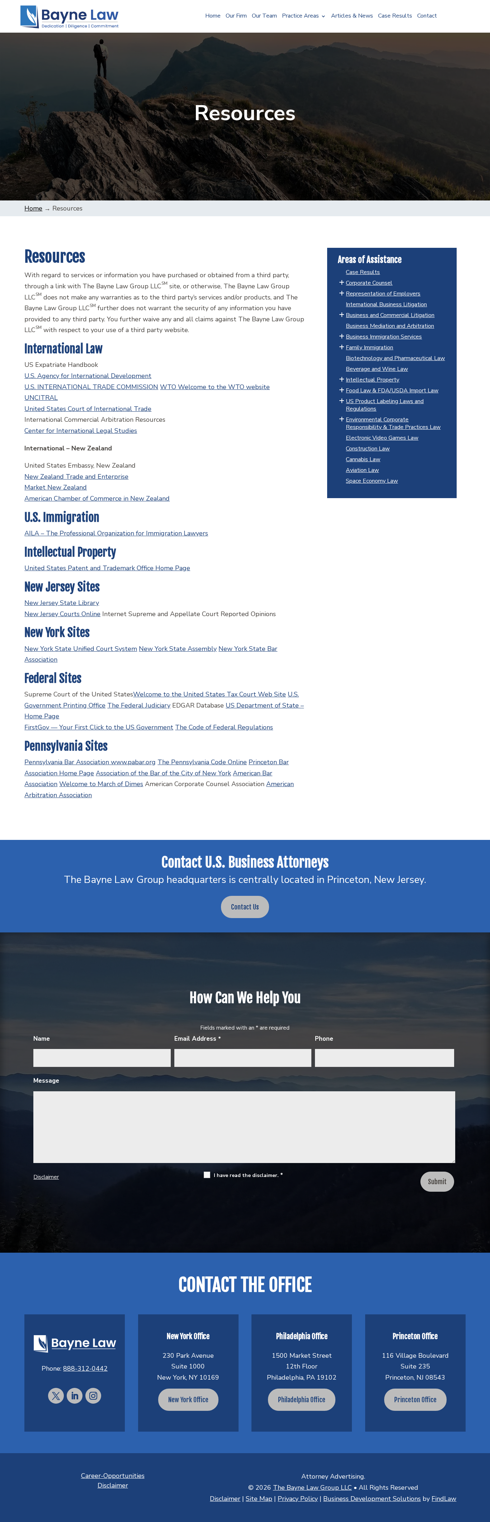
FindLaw (444, 1498)
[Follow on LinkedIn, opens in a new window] (75, 1396)
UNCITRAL (41, 397)
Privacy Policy (298, 1498)
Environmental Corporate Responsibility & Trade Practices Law (393, 423)
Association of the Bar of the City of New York (163, 773)
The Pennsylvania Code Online (202, 762)
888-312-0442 (85, 1368)
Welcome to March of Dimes (101, 784)
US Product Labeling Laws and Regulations (385, 405)
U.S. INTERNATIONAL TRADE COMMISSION (91, 387)
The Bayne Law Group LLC (312, 1487)
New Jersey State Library (61, 603)
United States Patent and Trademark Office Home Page (107, 568)
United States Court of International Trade (87, 409)
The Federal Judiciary (138, 705)
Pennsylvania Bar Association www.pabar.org (90, 762)
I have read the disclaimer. (248, 1175)
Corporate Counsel (369, 283)
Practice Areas (300, 16)
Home (213, 16)
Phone (324, 1039)
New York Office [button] (188, 1400)
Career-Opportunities (113, 1475)
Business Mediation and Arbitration (390, 326)
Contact (427, 16)
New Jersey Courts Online (62, 614)
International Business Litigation (386, 304)
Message (46, 1081)
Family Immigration (369, 347)
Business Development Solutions (372, 1498)
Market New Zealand (55, 487)
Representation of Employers (383, 294)
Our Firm (236, 16)
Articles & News (352, 16)
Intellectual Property (372, 380)
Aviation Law (362, 470)
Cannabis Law (363, 459)
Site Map (259, 1498)
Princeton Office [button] (415, 1400)
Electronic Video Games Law (382, 438)
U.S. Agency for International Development (87, 376)
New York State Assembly (178, 648)
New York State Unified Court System (80, 648)
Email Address (197, 1039)
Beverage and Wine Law (377, 369)
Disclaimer (46, 1177)
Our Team (264, 16)
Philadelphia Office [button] (301, 1400)
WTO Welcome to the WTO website (215, 387)
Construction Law (368, 449)
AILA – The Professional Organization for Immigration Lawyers (116, 533)
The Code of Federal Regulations (224, 727)
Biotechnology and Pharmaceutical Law (395, 358)
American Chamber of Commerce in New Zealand (97, 498)
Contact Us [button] (245, 907)
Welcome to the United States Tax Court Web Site (209, 694)
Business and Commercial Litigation (390, 315)
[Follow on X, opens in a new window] (56, 1396)
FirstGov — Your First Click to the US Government (98, 727)
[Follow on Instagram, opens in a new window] (93, 1396)
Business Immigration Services (384, 337)
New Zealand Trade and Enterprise (76, 476)
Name (41, 1039)
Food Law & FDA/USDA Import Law (392, 390)
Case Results (395, 16)
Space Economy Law (372, 481)
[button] (483, 1470)
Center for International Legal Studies (80, 430)
